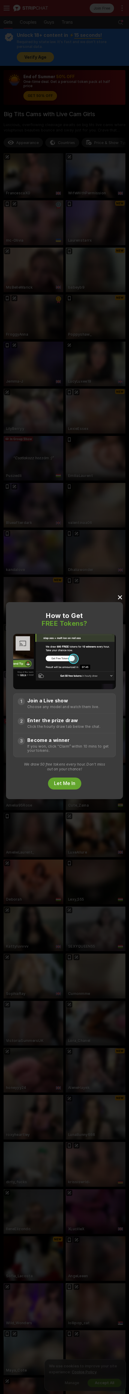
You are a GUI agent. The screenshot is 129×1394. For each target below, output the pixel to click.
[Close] (120, 597)
